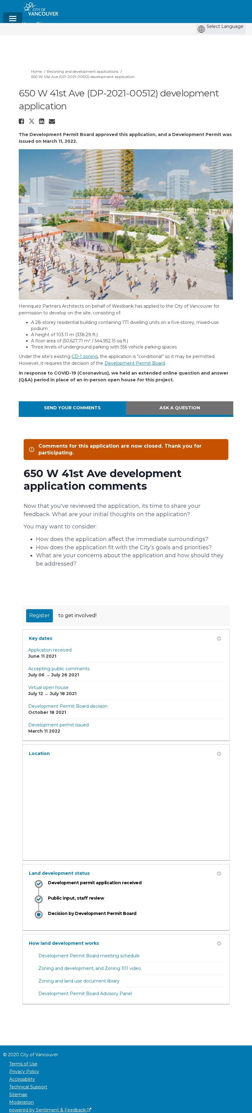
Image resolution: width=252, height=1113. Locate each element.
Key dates (40, 638)
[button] (22, 121)
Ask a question (179, 408)
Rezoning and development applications (82, 71)
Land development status (59, 873)
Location (39, 753)
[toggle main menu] (12, 21)
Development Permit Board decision (68, 706)
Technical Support (28, 1087)
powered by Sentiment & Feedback (48, 1110)
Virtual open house (48, 687)
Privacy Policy (24, 1071)
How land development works (64, 943)
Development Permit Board (134, 363)
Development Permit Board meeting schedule (89, 956)
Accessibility (22, 1079)
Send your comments (72, 408)
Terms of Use (23, 1064)
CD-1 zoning (85, 356)
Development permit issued (58, 725)
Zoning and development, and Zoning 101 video (89, 968)
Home (36, 71)
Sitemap (18, 1094)
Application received (50, 650)
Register (39, 615)
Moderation (21, 1102)
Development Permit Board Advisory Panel (85, 993)
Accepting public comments (58, 668)
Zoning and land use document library (79, 981)
